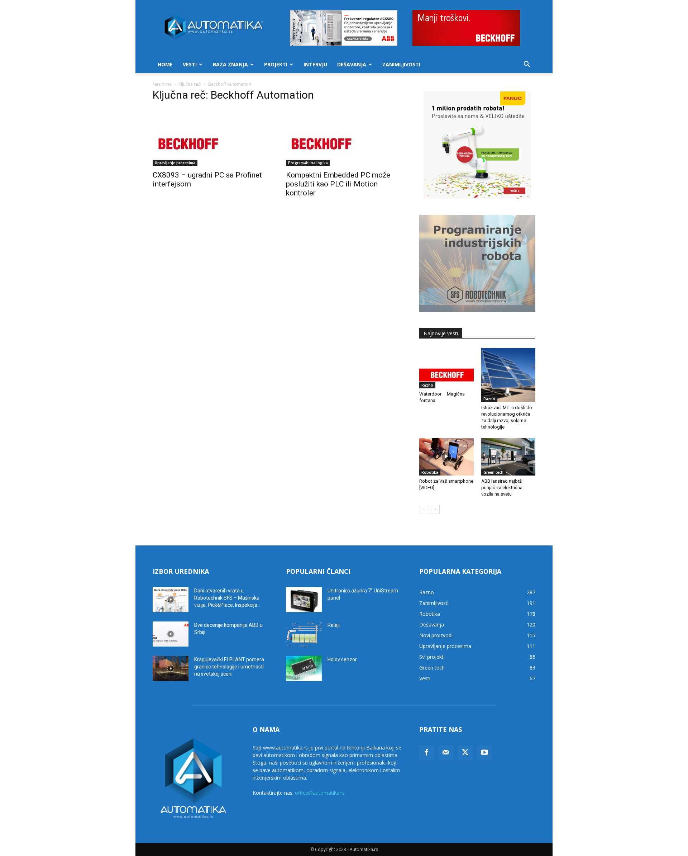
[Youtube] (484, 753)
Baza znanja (230, 64)
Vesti (190, 64)
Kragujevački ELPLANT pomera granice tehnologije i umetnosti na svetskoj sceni (229, 667)
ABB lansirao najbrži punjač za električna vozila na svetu (501, 487)
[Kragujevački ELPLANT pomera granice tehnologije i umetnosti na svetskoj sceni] (170, 668)
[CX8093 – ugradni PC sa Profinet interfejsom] (211, 137)
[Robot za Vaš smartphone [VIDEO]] (446, 457)
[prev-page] (423, 509)
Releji (334, 625)
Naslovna (162, 84)
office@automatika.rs (320, 792)
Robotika (429, 472)
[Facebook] (426, 753)
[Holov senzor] (304, 668)
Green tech (493, 472)
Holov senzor (342, 659)
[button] (526, 65)
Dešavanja (351, 64)
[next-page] (435, 509)
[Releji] (304, 634)
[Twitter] (465, 753)
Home (165, 64)
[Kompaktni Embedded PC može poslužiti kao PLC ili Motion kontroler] (344, 137)
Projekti (275, 64)
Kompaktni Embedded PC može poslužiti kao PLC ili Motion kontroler (338, 184)
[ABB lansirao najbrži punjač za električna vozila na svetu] (508, 457)
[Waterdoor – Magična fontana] (446, 368)
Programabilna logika (308, 162)
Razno (427, 385)
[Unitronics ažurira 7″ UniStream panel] (304, 599)
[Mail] (446, 753)
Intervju (315, 64)
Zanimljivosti (401, 64)
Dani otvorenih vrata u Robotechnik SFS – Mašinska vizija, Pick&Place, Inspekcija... (227, 598)
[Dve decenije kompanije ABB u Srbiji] (170, 634)
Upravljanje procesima (175, 162)
